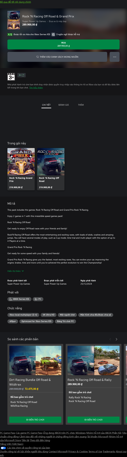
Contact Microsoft (58, 451)
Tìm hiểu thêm (36, 87)
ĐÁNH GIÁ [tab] (64, 104)
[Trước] (110, 339)
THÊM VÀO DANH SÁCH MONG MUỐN (59, 56)
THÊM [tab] (81, 104)
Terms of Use (95, 451)
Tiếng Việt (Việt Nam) (11, 444)
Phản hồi (116, 432)
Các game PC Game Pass (29, 432)
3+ (20, 75)
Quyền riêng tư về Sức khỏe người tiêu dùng (24, 451)
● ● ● (114, 57)
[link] (21, 169)
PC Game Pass (7, 432)
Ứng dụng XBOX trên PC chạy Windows (64, 432)
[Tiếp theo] (116, 339)
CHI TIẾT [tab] (46, 104)
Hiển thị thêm (14, 271)
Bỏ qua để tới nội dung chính (15, 1)
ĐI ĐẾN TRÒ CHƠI (35, 419)
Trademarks (109, 451)
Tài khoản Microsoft (97, 436)
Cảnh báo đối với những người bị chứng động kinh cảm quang (53, 436)
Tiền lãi (25, 440)
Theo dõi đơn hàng (40, 440)
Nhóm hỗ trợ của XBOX (99, 432)
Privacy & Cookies (78, 451)
